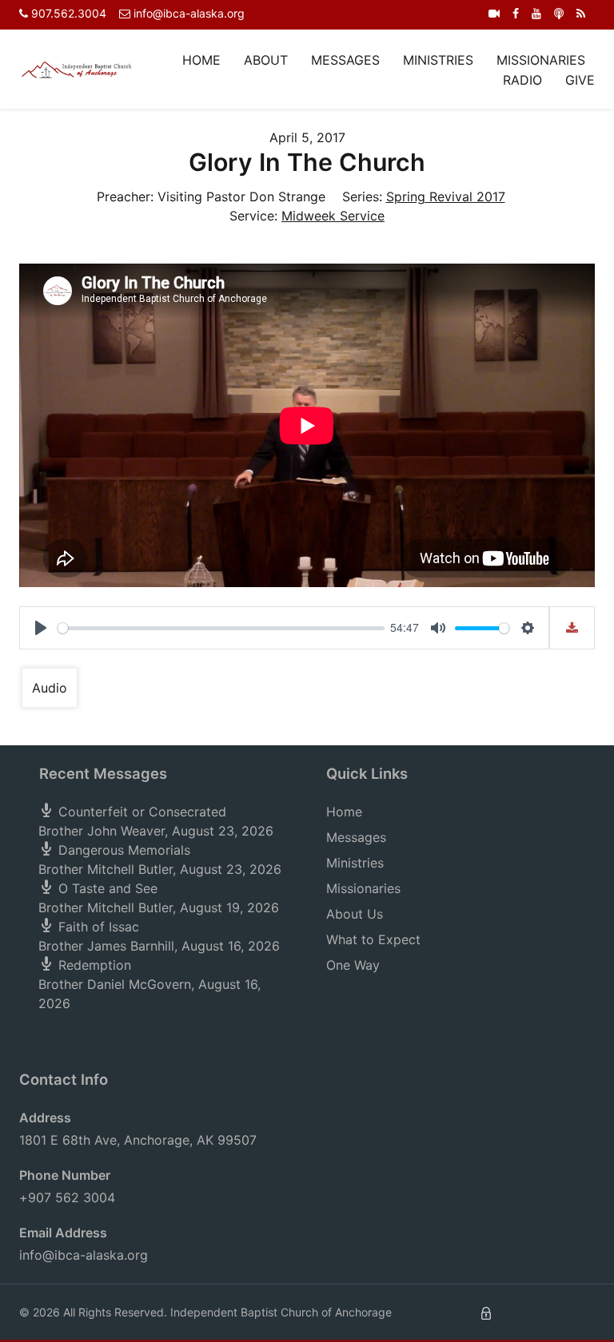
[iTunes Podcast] (559, 13)
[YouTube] (536, 13)
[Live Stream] (494, 13)
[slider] (221, 628)
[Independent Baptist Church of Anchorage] (76, 69)
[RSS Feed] (580, 13)
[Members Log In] (486, 1312)
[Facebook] (515, 13)
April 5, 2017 (307, 137)
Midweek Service (333, 216)
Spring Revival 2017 (445, 196)
